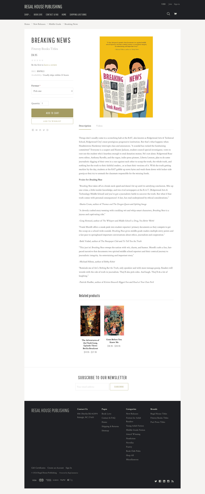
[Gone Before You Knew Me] (114, 320)
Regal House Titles (158, 413)
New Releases (132, 413)
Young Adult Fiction (135, 425)
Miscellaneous (132, 459)
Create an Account (55, 467)
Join (170, 4)
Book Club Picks (133, 451)
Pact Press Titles (157, 422)
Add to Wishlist (52, 121)
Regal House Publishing (47, 472)
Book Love (38, 14)
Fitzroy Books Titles (159, 417)
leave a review (50, 64)
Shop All (130, 455)
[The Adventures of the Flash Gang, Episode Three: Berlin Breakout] (90, 321)
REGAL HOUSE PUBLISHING (43, 6)
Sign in (177, 4)
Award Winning (133, 434)
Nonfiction (130, 438)
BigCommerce (73, 473)
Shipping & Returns (78, 14)
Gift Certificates (38, 467)
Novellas (130, 442)
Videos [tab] (99, 125)
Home (64, 14)
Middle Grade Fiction (135, 430)
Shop (26, 14)
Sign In (69, 467)
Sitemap (105, 430)
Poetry (129, 446)
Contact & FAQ (52, 14)
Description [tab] (85, 125)
